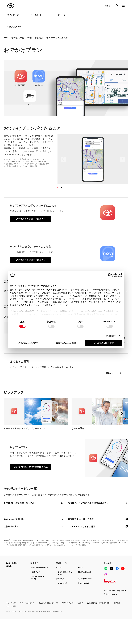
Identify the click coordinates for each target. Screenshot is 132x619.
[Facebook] (117, 568)
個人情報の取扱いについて (48, 603)
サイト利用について (27, 603)
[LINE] (106, 568)
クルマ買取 (60, 579)
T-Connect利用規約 (14, 519)
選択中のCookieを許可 (66, 343)
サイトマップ (11, 603)
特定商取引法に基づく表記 (81, 519)
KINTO (80, 568)
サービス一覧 (17, 37)
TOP (6, 37)
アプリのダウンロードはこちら (31, 219)
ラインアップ (12, 15)
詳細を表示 (111, 335)
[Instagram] (106, 575)
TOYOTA (10, 5)
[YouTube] (123, 568)
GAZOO (59, 568)
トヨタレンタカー (62, 583)
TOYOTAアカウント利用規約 (72, 603)
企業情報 (117, 603)
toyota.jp (30, 289)
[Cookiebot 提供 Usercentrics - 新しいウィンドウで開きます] (111, 275)
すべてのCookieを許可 (104, 343)
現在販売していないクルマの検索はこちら (88, 502)
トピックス (61, 15)
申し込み (39, 37)
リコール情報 (11, 606)
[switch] (51, 326)
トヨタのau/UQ (83, 583)
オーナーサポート (34, 15)
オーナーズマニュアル (57, 37)
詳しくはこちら (112, 373)
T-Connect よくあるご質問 (81, 526)
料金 (29, 37)
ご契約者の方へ (11, 526)
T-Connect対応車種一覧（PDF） (20, 502)
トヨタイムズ (35, 572)
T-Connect (12, 27)
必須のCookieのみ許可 (28, 343)
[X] (111, 568)
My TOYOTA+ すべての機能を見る (31, 467)
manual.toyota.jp (46, 289)
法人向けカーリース (85, 579)
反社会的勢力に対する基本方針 (98, 603)
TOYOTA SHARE (84, 572)
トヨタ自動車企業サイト (39, 568)
